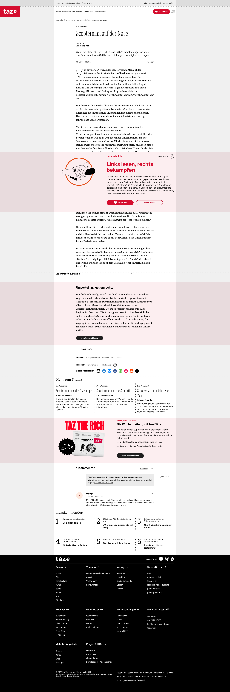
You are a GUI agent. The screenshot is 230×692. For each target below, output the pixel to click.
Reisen (59, 651)
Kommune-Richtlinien (153, 672)
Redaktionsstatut (135, 672)
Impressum (144, 676)
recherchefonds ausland (158, 585)
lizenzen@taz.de (73, 676)
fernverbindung (62, 619)
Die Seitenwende (124, 581)
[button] (173, 11)
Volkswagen (91, 581)
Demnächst (122, 615)
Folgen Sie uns (151, 559)
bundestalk (61, 615)
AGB (152, 676)
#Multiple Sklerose (93, 358)
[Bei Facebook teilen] (115, 371)
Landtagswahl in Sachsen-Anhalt (98, 575)
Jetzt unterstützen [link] (89, 338)
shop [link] (78, 3)
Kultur (58, 585)
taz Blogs (151, 616)
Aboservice (91, 654)
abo (149, 573)
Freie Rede (60, 631)
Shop (58, 659)
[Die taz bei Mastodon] (161, 560)
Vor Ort (120, 619)
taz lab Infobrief (93, 627)
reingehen (60, 635)
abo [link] (145, 3)
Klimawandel (92, 585)
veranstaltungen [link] (68, 3)
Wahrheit (69, 20)
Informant (121, 676)
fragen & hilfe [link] (87, 3)
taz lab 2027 (122, 631)
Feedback (90, 650)
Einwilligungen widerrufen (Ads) (131, 680)
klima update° (62, 623)
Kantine (59, 655)
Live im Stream (123, 623)
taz (63, 559)
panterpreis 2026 (155, 592)
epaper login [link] (167, 3)
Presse (120, 588)
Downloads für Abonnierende (99, 662)
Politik (58, 573)
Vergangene (122, 627)
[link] (69, 11)
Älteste (151, 469)
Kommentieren (93, 365)
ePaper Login (92, 658)
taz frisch (90, 619)
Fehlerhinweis (106, 365)
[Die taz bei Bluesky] (167, 560)
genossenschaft (154, 577)
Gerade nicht (163, 156)
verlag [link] (58, 3)
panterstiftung (153, 588)
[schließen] (172, 156)
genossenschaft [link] (155, 3)
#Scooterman (116, 358)
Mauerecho (61, 627)
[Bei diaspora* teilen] (126, 371)
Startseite (59, 20)
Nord (58, 596)
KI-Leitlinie (168, 672)
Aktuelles (121, 573)
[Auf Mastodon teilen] (104, 371)
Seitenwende (160, 676)
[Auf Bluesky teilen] (109, 371)
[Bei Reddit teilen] (131, 371)
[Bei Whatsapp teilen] (120, 371)
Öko (57, 577)
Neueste (143, 469)
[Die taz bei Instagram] (172, 560)
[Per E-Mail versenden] (98, 371)
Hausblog (121, 577)
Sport (58, 588)
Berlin (58, 592)
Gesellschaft (61, 581)
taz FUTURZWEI (154, 620)
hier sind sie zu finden (103, 482)
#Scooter (105, 358)
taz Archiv (151, 628)
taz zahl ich (152, 581)
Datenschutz (132, 676)
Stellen (120, 585)
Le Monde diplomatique (158, 624)
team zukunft (92, 615)
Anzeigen (60, 662)
